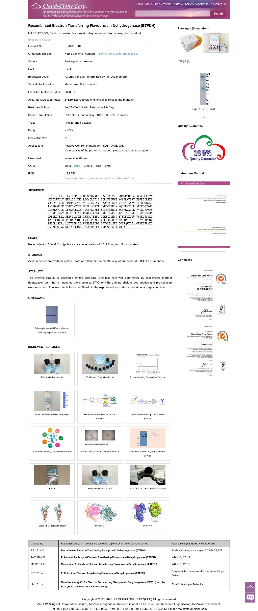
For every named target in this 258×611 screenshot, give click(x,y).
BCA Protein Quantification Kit (99, 377)
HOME (139, 4)
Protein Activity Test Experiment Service (99, 451)
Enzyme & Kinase (39, 39)
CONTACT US (218, 4)
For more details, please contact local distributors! (99, 178)
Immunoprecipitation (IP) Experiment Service (147, 453)
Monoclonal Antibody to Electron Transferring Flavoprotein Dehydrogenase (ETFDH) (109, 564)
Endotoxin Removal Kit (52, 377)
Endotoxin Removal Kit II (100, 488)
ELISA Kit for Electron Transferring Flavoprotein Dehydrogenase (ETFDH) (103, 573)
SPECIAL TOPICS (184, 4)
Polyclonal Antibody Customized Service (52, 451)
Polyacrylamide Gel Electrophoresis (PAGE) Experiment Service (52, 330)
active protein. (140, 150)
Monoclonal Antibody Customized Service (147, 416)
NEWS (149, 4)
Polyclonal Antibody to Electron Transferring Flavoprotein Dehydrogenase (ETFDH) (108, 557)
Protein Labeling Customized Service (147, 377)
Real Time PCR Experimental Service (147, 488)
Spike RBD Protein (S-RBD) (52, 525)
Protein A (147, 525)
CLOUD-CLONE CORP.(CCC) (133, 599)
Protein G (99, 525)
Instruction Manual (76, 158)
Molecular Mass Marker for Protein (52, 414)
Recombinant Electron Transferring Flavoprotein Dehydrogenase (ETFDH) (103, 550)
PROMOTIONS (163, 4)
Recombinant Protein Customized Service (99, 416)
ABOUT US (202, 4)
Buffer (52, 488)
